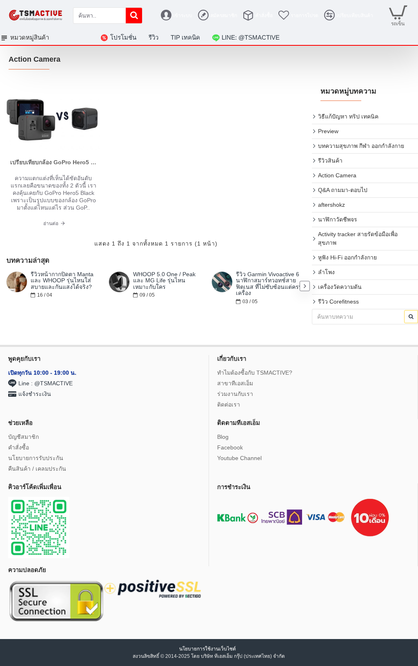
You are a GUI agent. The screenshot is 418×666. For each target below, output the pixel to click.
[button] (7, 286)
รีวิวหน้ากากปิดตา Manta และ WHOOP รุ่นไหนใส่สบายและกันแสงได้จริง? (62, 280)
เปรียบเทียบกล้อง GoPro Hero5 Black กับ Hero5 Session (53, 162)
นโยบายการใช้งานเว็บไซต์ (208, 649)
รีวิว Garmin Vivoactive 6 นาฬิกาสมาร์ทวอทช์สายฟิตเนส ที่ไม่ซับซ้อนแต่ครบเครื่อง (269, 283)
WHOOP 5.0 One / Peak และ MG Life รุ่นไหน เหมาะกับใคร (164, 280)
